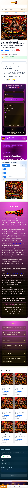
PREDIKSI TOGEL (22, 165)
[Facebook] (2, 463)
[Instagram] (5, 463)
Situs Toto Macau (17, 243)
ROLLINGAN (14, 165)
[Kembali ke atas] (25, 478)
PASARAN (6, 90)
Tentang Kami (4, 470)
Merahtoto (4, 9)
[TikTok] (9, 463)
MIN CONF (6, 94)
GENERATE (14, 99)
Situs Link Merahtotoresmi (14, 273)
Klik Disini (16, 81)
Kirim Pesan (7, 457)
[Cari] (3, 7)
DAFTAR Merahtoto (14, 9)
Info (24, 138)
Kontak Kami (4, 472)
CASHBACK (6, 165)
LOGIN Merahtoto (18, 12)
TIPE (15, 90)
